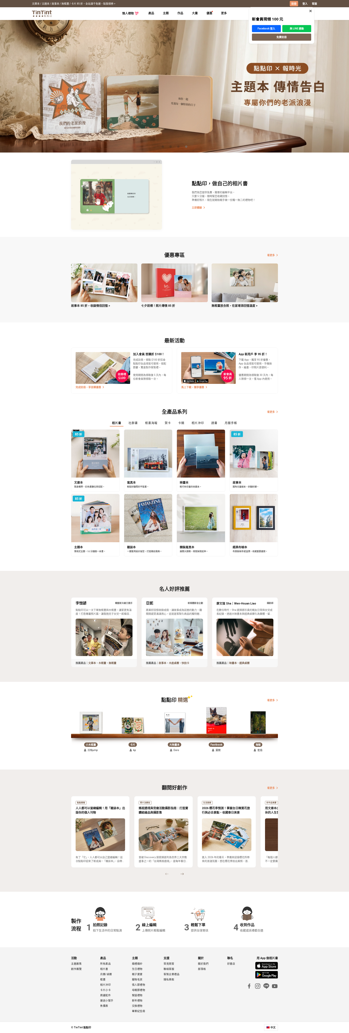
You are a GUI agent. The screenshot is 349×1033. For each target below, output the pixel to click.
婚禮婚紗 (137, 963)
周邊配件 (105, 995)
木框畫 (102, 662)
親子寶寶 (137, 974)
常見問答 (169, 963)
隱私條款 (169, 979)
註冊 (293, 3)
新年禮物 (137, 1000)
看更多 (271, 255)
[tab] (151, 14)
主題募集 (76, 963)
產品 (151, 13)
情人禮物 (128, 13)
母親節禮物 (138, 990)
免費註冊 (281, 37)
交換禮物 (137, 1005)
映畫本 (233, 662)
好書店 (231, 963)
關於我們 (203, 963)
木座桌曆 (174, 662)
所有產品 (105, 963)
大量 (195, 13)
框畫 (102, 979)
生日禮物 (137, 968)
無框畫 (112, 662)
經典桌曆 (244, 662)
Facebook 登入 (266, 28)
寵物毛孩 (137, 979)
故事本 (162, 662)
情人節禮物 (138, 984)
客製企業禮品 (171, 974)
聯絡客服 (169, 968)
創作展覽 (76, 968)
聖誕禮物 (137, 995)
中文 (273, 1027)
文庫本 (92, 662)
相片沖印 (105, 984)
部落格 (202, 968)
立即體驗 (197, 207)
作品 (180, 13)
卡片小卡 (105, 990)
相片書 (104, 968)
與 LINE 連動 (297, 28)
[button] (91, 721)
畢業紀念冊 (138, 1011)
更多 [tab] (224, 13)
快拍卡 (185, 662)
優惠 (209, 13)
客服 (314, 3)
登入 (305, 3)
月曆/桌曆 (106, 974)
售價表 (104, 1005)
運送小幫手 (106, 1000)
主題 (166, 13)
